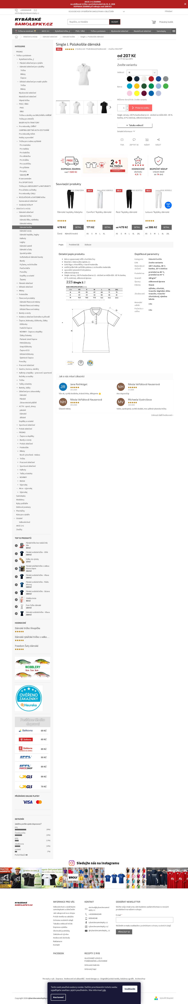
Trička (23, 70)
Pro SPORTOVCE (26, 182)
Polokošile (23, 294)
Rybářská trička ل (26, 59)
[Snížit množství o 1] (127, 109)
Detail (78, 227)
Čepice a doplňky (27, 436)
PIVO (22, 107)
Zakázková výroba (60, 934)
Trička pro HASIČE (26, 119)
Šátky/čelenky (26, 335)
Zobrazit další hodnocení (161, 415)
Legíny (22, 242)
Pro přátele (24, 167)
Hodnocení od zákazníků (74, 978)
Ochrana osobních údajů (63, 920)
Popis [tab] (61, 244)
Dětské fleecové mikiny (29, 309)
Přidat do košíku (142, 108)
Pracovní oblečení (26, 365)
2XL (138, 233)
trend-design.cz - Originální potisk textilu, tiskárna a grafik (110, 978)
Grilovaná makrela (91, 965)
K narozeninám (25, 178)
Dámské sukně (26, 246)
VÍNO (22, 111)
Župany (23, 279)
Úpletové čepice (27, 357)
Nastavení (58, 997)
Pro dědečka (25, 156)
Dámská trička (25, 216)
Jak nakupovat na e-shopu (64, 913)
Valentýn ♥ (24, 175)
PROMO (19, 51)
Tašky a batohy (25, 384)
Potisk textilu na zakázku (63, 916)
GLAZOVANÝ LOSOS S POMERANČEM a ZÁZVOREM (95, 959)
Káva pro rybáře (23, 514)
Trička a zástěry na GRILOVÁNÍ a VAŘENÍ (35, 115)
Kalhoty (23, 238)
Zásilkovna (19, 844)
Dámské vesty (26, 231)
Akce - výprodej (25, 488)
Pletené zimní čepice (28, 339)
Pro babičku (25, 152)
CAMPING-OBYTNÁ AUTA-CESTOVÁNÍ (34, 130)
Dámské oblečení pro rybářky (32, 66)
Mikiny (23, 74)
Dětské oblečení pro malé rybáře (33, 81)
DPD (16, 838)
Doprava (59, 978)
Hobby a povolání (26, 137)
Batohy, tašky (24, 387)
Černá (59, 233)
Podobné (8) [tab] (74, 244)
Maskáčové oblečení (27, 96)
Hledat (114, 22)
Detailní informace (124, 131)
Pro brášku (24, 160)
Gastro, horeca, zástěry (29, 369)
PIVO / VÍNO (23, 104)
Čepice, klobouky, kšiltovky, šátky (33, 320)
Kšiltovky (23, 324)
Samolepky (21, 496)
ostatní (18, 849)
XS (88, 233)
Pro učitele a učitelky (27, 190)
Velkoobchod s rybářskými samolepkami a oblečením (91, 11)
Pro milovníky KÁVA (27, 134)
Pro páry (23, 171)
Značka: (115, 49)
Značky (19, 529)
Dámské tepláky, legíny (29, 234)
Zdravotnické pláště (28, 402)
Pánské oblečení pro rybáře (31, 63)
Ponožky (23, 272)
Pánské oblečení (26, 283)
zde (104, 990)
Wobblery (20, 499)
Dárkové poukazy (23, 507)
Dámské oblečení (26, 212)
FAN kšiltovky (25, 343)
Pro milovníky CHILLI (27, 193)
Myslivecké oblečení (27, 93)
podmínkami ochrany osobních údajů (156, 925)
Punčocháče (25, 268)
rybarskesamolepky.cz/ (98, 926)
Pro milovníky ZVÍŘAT (27, 126)
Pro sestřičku (25, 163)
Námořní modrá (71, 233)
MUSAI (22, 481)
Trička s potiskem (23, 55)
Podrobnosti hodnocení (96, 49)
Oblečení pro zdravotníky (29, 391)
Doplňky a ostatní (27, 275)
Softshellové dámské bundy (31, 257)
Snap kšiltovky (26, 346)
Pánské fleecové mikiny (29, 305)
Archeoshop (140, 978)
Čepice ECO (25, 350)
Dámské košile (26, 227)
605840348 (93, 918)
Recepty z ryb (48, 978)
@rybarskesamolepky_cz (99, 930)
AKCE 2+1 (20, 525)
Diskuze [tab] (88, 244)
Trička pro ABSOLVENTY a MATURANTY (35, 186)
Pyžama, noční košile (28, 264)
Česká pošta (20, 833)
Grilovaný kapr (90, 969)
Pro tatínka (24, 149)
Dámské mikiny (26, 223)
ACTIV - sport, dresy (27, 406)
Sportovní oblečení (27, 425)
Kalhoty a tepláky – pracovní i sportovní (35, 372)
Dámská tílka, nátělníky (29, 219)
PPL (16, 827)
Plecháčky (20, 511)
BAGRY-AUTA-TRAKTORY (29, 122)
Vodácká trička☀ (26, 205)
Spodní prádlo (25, 253)
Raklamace (57, 941)
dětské (23, 417)
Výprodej (23, 484)
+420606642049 (95, 914)
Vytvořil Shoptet (166, 998)
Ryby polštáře (22, 503)
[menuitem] (25, 31)
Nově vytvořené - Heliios (30, 455)
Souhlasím (130, 988)
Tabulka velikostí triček (63, 923)
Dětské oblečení (26, 287)
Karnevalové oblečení (28, 201)
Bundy (22, 260)
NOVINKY (23, 477)
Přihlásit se (124, 932)
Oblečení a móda (23, 208)
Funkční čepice (26, 328)
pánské (23, 410)
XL (104, 233)
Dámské (23, 395)
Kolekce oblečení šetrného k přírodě (34, 316)
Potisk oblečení (25, 428)
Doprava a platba (60, 927)
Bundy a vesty (25, 313)
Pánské (23, 399)
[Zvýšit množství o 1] (127, 106)
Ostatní (19, 518)
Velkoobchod (24, 522)
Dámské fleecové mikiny (30, 302)
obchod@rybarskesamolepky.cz (99, 909)
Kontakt (56, 945)
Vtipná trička (24, 100)
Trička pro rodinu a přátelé (30, 141)
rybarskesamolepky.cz (98, 922)
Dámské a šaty (26, 249)
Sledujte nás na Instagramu (98, 863)
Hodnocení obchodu (61, 937)
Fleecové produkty (27, 298)
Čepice (23, 78)
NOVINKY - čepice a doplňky (31, 331)
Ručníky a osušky (26, 376)
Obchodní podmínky (61, 930)
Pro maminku (25, 145)
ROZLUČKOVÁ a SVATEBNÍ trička (32, 197)
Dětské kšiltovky (27, 354)
